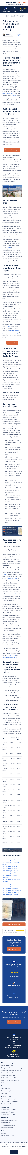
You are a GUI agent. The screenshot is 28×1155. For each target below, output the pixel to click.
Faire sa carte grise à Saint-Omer (11, 890)
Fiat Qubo (8, 326)
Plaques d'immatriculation (9, 1120)
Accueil (3, 15)
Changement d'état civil (8, 1075)
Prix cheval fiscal (6, 1104)
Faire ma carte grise (14, 924)
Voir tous (15, 932)
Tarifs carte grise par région (9, 1099)
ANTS (9, 248)
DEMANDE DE (16, 2)
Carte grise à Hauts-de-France (15, 16)
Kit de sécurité (5, 1122)
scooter (14, 95)
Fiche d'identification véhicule (10, 1080)
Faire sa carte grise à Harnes (10, 895)
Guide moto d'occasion (8, 1112)
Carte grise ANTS (6, 1093)
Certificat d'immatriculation (9, 1078)
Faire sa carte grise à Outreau (10, 892)
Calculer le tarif (12, 343)
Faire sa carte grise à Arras (9, 866)
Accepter (14, 1152)
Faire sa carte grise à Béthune (10, 873)
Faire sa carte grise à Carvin (10, 886)
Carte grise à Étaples (22, 16)
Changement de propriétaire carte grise (12, 1068)
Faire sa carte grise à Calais (10, 860)
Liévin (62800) (12, 655)
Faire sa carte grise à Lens (9, 868)
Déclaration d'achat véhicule (9, 1083)
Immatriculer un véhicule (8, 1073)
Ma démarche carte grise (12, 150)
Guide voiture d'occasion (8, 1109)
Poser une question (18, 34)
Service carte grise (6, 1091)
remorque (5, 98)
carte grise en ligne (11, 4)
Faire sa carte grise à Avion (10, 884)
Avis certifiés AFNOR (8, 932)
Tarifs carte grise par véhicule (9, 1101)
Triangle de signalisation (8, 1125)
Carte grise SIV (5, 1088)
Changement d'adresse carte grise (11, 1070)
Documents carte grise (7, 1136)
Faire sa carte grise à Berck (10, 888)
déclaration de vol (12, 579)
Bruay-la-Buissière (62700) (10, 657)
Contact (3, 1133)
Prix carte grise (8, 16)
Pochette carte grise (7, 1127)
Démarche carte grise (7, 1065)
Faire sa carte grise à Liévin (10, 871)
